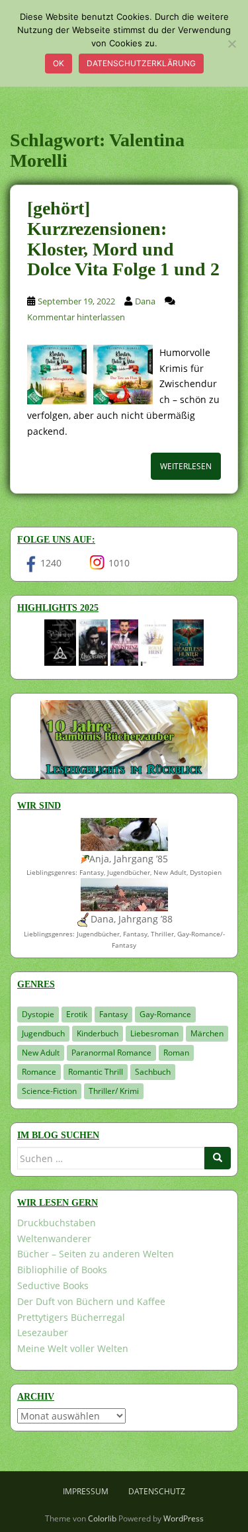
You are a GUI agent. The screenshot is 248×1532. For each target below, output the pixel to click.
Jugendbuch (43, 1033)
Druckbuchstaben (56, 1222)
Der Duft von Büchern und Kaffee (91, 1301)
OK (58, 63)
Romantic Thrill (95, 1071)
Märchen (207, 1033)
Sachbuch (153, 1071)
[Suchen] (217, 1158)
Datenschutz (156, 1491)
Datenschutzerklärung (141, 63)
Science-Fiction (49, 1091)
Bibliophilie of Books (62, 1269)
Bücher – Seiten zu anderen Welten (95, 1253)
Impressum (85, 1491)
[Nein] (231, 43)
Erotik (76, 1014)
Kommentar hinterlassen (76, 317)
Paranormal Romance (111, 1052)
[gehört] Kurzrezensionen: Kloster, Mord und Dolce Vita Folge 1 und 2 (123, 238)
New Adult (41, 1052)
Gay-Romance (165, 1014)
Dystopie (38, 1014)
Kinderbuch (97, 1033)
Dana (145, 301)
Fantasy (113, 1014)
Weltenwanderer (54, 1238)
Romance (39, 1071)
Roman (176, 1052)
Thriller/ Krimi (114, 1091)
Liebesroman (154, 1033)
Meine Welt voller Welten (72, 1348)
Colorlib (102, 1518)
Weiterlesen (186, 466)
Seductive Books (53, 1285)
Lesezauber (42, 1332)
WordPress (183, 1518)
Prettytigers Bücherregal (71, 1317)
